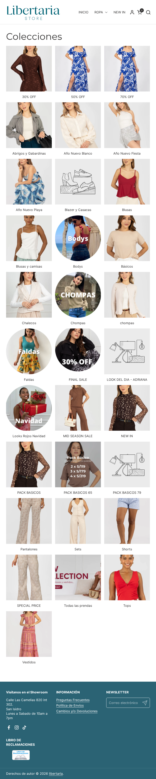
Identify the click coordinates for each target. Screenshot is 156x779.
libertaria (56, 773)
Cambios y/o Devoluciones (77, 711)
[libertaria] (33, 12)
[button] (148, 12)
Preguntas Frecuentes (73, 700)
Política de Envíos (70, 705)
